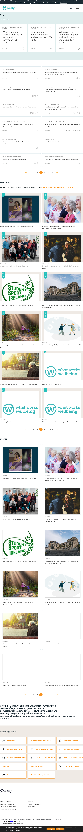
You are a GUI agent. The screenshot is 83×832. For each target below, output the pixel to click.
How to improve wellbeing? (8, 809)
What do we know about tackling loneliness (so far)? (62, 159)
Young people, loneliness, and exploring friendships (19, 72)
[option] (41, 38)
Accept (50, 829)
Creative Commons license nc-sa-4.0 (57, 187)
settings (17, 830)
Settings (69, 829)
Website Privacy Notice (34, 804)
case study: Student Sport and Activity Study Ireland (19, 107)
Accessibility (31, 806)
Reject (59, 829)
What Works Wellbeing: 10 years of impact (16, 89)
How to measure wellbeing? (54, 142)
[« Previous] (26, 172)
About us (30, 801)
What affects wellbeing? (7, 804)
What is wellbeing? (5, 801)
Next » (57, 172)
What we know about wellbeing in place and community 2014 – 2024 (68, 37)
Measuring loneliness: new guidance (14, 159)
